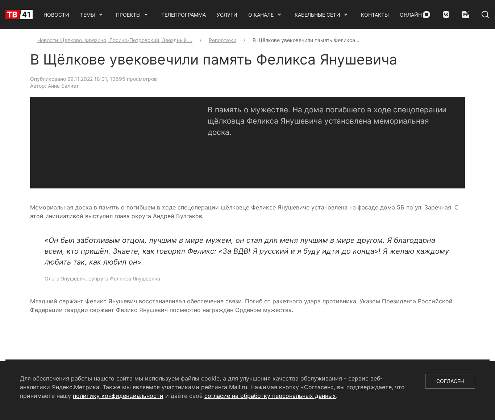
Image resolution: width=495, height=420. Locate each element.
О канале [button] (261, 15)
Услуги (227, 15)
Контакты (375, 15)
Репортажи (222, 40)
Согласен (450, 381)
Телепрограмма (183, 15)
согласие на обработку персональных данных (270, 395)
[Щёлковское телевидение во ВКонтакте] (446, 14)
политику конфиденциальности (118, 395)
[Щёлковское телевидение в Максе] (426, 14)
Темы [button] (87, 15)
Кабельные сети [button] (317, 15)
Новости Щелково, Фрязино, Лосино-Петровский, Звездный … (114, 40)
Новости (56, 15)
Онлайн (411, 15)
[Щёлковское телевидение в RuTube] (465, 14)
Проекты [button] (128, 15)
